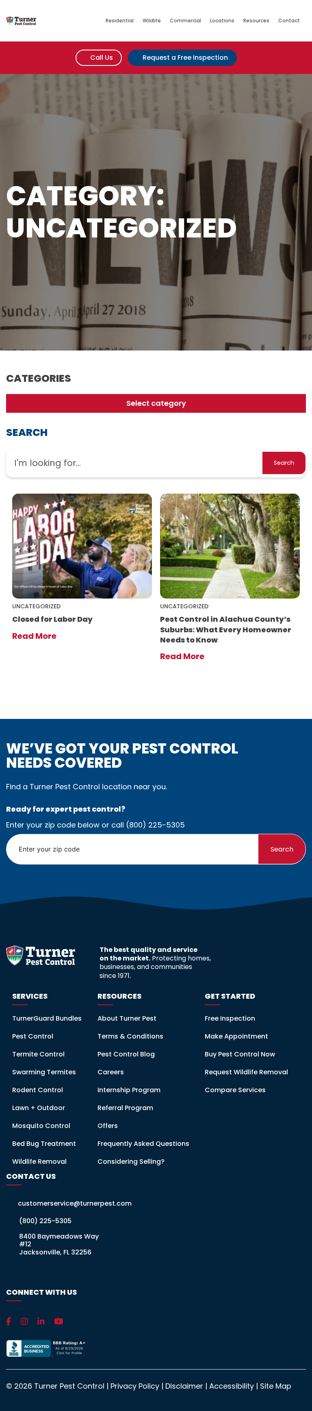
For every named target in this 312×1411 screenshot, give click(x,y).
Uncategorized (36, 606)
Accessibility (231, 1386)
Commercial (185, 20)
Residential (120, 20)
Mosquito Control (41, 1125)
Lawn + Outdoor (38, 1108)
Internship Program (129, 1090)
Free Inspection (230, 1018)
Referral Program (125, 1108)
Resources (256, 20)
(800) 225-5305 (155, 825)
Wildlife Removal (39, 1161)
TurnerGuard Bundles (47, 1018)
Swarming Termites (44, 1072)
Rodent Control (37, 1090)
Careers (111, 1072)
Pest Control (32, 1036)
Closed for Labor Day (52, 619)
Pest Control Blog (126, 1054)
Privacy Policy (134, 1386)
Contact (289, 20)
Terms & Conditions (130, 1036)
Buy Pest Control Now (240, 1054)
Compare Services (235, 1090)
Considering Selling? (131, 1161)
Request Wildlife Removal (246, 1072)
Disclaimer (184, 1386)
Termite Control (38, 1054)
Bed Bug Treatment (44, 1143)
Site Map (275, 1386)
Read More (35, 636)
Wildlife (152, 20)
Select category (156, 403)
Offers (108, 1125)
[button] (284, 463)
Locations (222, 20)
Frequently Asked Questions (143, 1143)
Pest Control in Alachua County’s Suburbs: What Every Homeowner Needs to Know (225, 629)
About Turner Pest (127, 1018)
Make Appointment (236, 1036)
